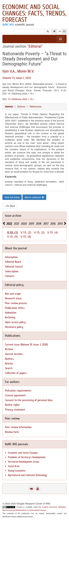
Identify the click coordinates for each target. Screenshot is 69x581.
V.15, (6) (25, 236)
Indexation (10, 312)
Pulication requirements (18, 390)
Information (11, 257)
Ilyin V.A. (9, 71)
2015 (60, 223)
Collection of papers (16, 373)
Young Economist (17, 470)
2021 (16, 223)
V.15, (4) (52, 232)
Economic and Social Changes (23, 452)
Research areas (13, 298)
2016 (53, 223)
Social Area (13, 466)
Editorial (35, 46)
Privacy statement (15, 409)
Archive (9, 349)
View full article (12, 197)
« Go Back (9, 205)
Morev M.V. (25, 71)
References (35, 106)
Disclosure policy (14, 327)
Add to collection (33, 197)
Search (8, 368)
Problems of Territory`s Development (27, 457)
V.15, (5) (12, 236)
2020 (24, 223)
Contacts (9, 276)
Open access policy (15, 322)
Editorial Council (14, 266)
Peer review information (18, 427)
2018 (38, 223)
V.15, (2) (26, 232)
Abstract (9, 106)
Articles (9, 363)
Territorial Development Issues (23, 461)
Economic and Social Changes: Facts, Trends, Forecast (34, 13)
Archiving (10, 317)
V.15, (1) (12, 232)
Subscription (11, 271)
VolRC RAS (8, 24)
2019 (31, 223)
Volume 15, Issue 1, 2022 (16, 78)
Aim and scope (13, 293)
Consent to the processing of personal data (28, 400)
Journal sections (14, 354)
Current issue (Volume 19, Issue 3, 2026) (26, 344)
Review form (12, 432)
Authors (21, 106)
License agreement (15, 395)
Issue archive (13, 215)
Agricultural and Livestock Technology (27, 475)
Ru (60, 31)
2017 (45, 223)
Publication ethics (15, 308)
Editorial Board (13, 261)
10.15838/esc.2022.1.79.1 (21, 99)
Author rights (12, 405)
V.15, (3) (39, 232)
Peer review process (16, 303)
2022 (9, 223)
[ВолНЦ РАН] (31, 488)
